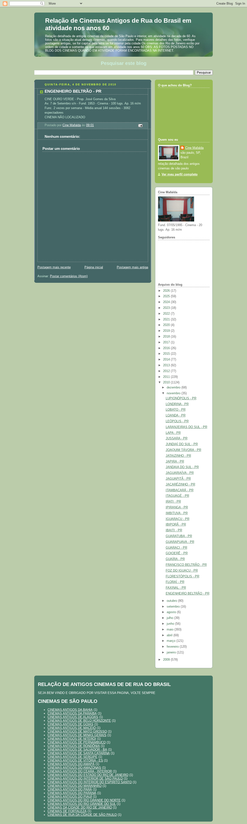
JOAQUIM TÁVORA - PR (183, 450)
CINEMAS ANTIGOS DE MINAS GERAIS (77, 735)
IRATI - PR (173, 501)
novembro (174, 393)
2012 (167, 371)
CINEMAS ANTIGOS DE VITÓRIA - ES (75, 760)
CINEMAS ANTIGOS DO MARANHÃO (75, 786)
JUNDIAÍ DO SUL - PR (182, 444)
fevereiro (173, 646)
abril (170, 635)
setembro (174, 606)
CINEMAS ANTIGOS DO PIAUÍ (70, 796)
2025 (167, 296)
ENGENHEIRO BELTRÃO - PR (187, 593)
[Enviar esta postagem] (140, 125)
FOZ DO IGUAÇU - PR (182, 570)
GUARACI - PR (176, 547)
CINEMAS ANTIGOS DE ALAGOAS (73, 717)
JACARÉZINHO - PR (180, 484)
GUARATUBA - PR (179, 536)
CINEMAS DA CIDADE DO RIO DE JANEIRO (80, 807)
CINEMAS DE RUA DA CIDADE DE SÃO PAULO (82, 815)
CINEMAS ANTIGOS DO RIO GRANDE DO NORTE (84, 800)
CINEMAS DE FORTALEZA (67, 811)
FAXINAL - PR (176, 587)
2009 (167, 659)
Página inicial (93, 267)
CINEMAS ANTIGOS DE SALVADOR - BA (77, 749)
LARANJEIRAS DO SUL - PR (186, 427)
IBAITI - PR (174, 530)
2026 (167, 290)
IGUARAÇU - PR (177, 519)
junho (171, 623)
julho (170, 618)
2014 (167, 359)
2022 (167, 313)
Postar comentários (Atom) (69, 276)
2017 (167, 342)
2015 (167, 353)
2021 (167, 319)
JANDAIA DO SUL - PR (182, 467)
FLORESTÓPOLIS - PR (182, 576)
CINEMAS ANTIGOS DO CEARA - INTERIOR (80, 771)
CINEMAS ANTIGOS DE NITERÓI (72, 739)
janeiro (172, 652)
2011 (167, 377)
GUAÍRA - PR (175, 559)
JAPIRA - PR (175, 461)
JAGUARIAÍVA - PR (180, 473)
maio (170, 629)
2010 (167, 382)
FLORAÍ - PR (175, 582)
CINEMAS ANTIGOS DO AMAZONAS (74, 767)
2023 (167, 308)
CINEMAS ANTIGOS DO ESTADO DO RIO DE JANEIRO (88, 775)
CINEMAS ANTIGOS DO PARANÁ (72, 793)
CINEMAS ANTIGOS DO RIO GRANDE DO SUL (82, 804)
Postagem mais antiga (132, 267)
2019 (167, 330)
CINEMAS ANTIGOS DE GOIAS (70, 724)
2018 (167, 336)
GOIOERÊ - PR (177, 553)
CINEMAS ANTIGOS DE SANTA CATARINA (79, 753)
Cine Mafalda (194, 148)
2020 (167, 325)
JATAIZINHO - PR (178, 455)
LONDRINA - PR (177, 404)
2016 (167, 348)
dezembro (174, 387)
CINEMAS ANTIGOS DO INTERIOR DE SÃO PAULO (85, 778)
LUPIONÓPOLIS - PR (181, 398)
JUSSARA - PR (176, 438)
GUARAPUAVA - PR (180, 542)
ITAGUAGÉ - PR (177, 496)
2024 (167, 302)
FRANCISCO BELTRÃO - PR (186, 565)
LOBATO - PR (175, 409)
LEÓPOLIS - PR (177, 421)
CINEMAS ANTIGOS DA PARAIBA (72, 713)
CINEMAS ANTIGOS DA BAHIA (70, 710)
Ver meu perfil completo (180, 174)
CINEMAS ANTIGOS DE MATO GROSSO (77, 731)
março (171, 641)
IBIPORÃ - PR (176, 524)
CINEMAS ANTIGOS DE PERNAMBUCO (77, 742)
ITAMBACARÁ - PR (179, 490)
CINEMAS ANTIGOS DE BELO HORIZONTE (79, 720)
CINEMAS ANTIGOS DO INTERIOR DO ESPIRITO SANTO (90, 782)
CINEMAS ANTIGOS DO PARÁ (70, 789)
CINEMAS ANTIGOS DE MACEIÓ (72, 728)
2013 (167, 365)
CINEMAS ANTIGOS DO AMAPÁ (71, 764)
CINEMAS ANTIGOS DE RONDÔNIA (74, 746)
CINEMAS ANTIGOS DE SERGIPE (72, 757)
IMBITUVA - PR (177, 513)
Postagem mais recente (54, 267)
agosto (172, 612)
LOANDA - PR (175, 415)
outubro (172, 600)
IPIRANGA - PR (177, 507)
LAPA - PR (173, 433)
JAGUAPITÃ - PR (178, 478)
